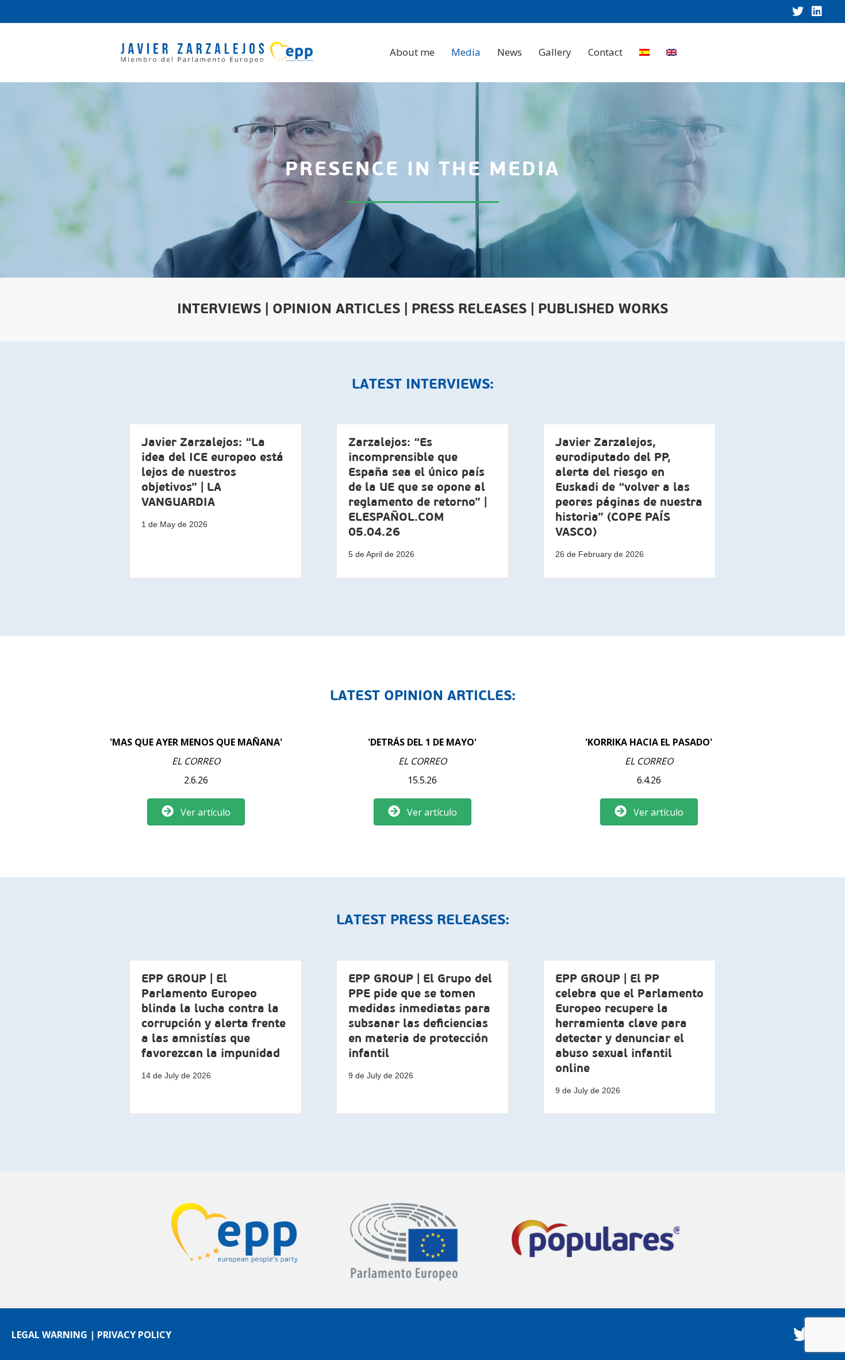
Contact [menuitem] (605, 52)
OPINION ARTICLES (336, 310)
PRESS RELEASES (469, 310)
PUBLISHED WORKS (603, 310)
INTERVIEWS (219, 310)
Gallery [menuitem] (555, 52)
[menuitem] (644, 52)
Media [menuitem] (466, 52)
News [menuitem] (509, 52)
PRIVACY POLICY (134, 1334)
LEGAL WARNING (49, 1334)
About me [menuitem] (412, 52)
